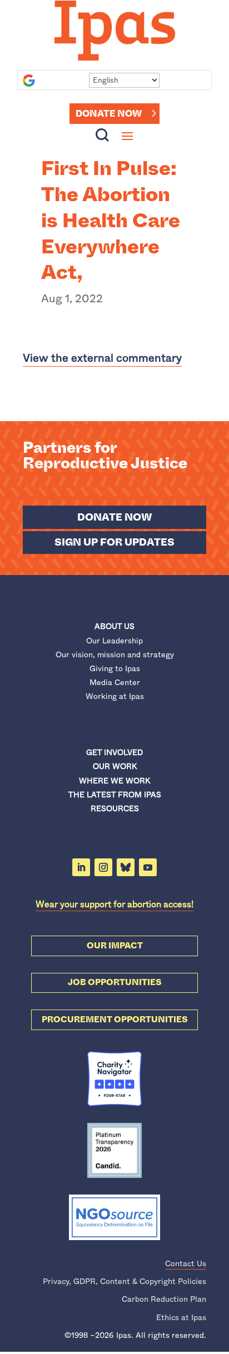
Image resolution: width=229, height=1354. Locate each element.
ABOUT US (114, 626)
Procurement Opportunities (115, 1019)
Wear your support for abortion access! (114, 904)
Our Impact (115, 946)
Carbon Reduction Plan (164, 1299)
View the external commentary (102, 358)
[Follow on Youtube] (148, 867)
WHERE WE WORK (114, 780)
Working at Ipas (115, 696)
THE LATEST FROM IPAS (114, 794)
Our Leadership (114, 640)
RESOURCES (115, 808)
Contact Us (185, 1263)
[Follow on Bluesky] (126, 867)
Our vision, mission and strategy (115, 654)
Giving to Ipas (114, 668)
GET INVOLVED (114, 752)
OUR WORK (115, 766)
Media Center (114, 682)
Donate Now (109, 113)
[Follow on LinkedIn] (81, 867)
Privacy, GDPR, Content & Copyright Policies (124, 1281)
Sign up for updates (114, 542)
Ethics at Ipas (181, 1317)
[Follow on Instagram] (103, 867)
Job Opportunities (115, 982)
